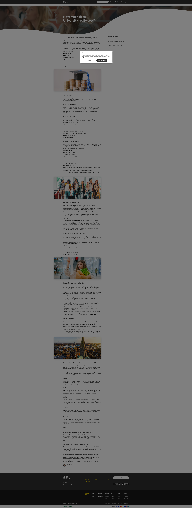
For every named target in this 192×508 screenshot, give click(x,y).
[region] (96, 57)
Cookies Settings (91, 60)
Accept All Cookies (102, 60)
